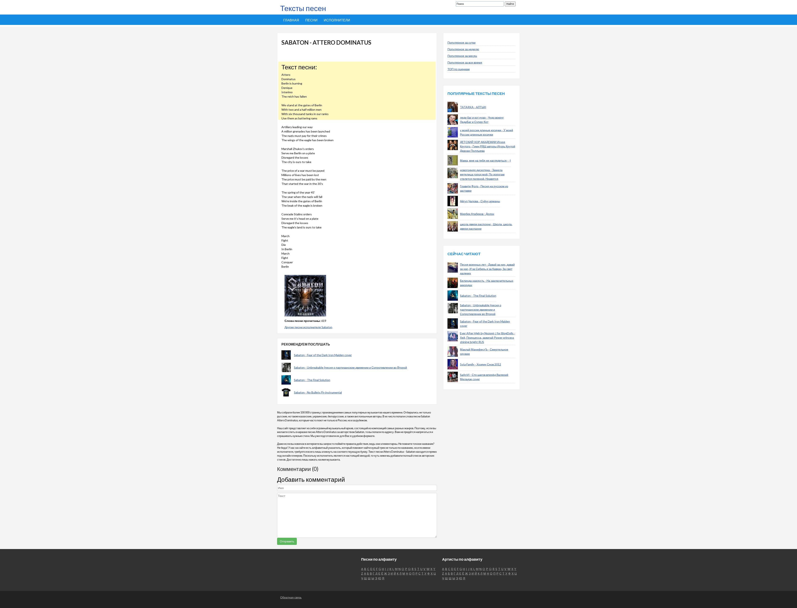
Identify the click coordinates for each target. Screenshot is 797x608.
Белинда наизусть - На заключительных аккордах (486, 283)
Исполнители (337, 20)
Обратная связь (291, 597)
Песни (311, 20)
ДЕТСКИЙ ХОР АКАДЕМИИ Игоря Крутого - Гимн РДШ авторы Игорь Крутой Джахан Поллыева (487, 146)
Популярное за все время (464, 62)
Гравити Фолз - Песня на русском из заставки (484, 188)
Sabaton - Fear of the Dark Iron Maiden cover (323, 355)
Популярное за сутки (461, 42)
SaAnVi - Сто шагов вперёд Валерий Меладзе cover (484, 377)
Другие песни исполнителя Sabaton (308, 327)
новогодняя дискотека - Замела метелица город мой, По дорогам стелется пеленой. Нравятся (482, 174)
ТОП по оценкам (458, 69)
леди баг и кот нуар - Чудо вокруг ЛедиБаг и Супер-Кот (482, 120)
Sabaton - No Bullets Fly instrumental (318, 392)
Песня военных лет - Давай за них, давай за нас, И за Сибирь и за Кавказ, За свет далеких (487, 269)
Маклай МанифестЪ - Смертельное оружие (484, 351)
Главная (291, 20)
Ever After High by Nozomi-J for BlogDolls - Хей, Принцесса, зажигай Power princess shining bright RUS (487, 337)
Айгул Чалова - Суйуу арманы (480, 201)
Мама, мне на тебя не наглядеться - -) (485, 160)
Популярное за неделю (463, 49)
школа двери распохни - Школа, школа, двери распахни (486, 226)
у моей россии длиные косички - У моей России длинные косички (486, 132)
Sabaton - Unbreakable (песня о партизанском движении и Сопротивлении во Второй (350, 367)
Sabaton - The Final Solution (312, 380)
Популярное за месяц (462, 56)
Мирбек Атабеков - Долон (477, 214)
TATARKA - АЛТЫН (473, 107)
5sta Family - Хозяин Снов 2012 (480, 364)
